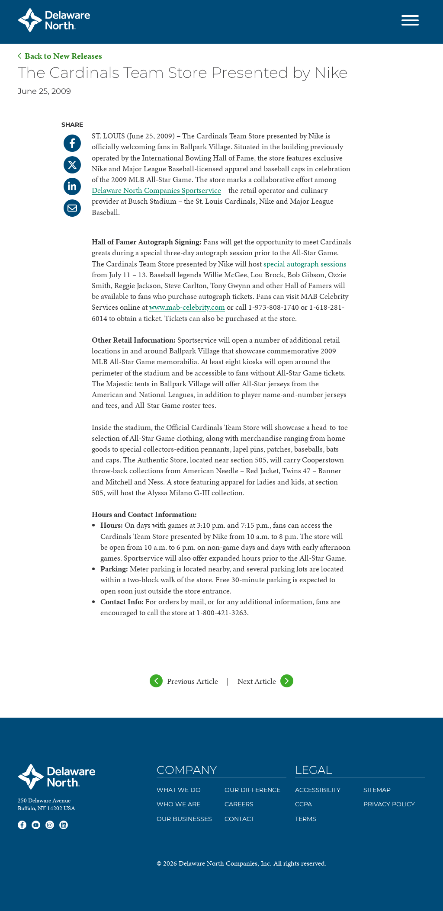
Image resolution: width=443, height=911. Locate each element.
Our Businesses (184, 819)
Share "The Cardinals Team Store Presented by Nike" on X (72, 164)
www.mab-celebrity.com (187, 307)
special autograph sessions (305, 263)
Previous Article (192, 681)
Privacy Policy (389, 804)
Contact (239, 819)
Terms (305, 819)
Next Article (257, 681)
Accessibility (317, 790)
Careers (239, 804)
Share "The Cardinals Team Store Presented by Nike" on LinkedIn (72, 186)
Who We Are (178, 804)
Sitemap (377, 790)
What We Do (179, 790)
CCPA (303, 804)
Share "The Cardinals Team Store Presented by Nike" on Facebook (72, 143)
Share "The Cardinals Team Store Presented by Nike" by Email (72, 208)
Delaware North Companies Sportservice (156, 190)
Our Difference (252, 790)
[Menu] (410, 22)
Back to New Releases (63, 56)
